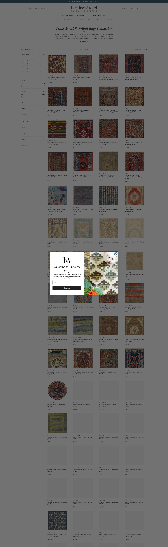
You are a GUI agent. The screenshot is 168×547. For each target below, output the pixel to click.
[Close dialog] (115, 253)
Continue (67, 288)
